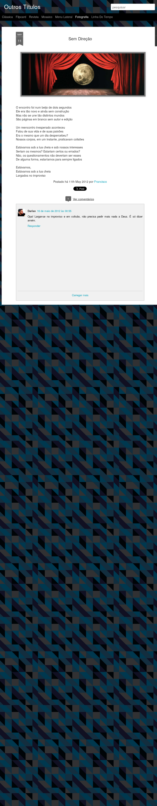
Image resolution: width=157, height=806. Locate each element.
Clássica (7, 17)
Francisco (100, 181)
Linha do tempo (102, 17)
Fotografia (82, 17)
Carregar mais (80, 295)
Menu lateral (63, 17)
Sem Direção (80, 38)
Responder (34, 226)
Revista (34, 17)
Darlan (32, 211)
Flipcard (21, 17)
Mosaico (46, 17)
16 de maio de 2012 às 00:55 (54, 211)
